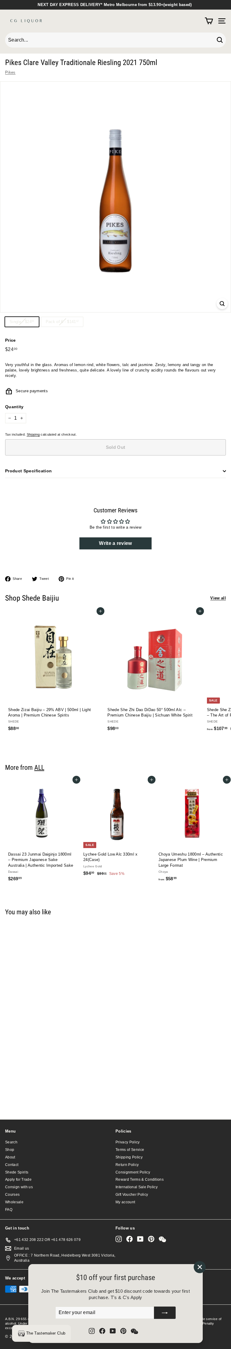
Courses (12, 1194)
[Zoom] (222, 303)
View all (218, 598)
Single (24, 323)
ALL (39, 767)
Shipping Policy (129, 1157)
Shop (9, 1150)
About (10, 1157)
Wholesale (14, 1202)
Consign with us (19, 1187)
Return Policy (127, 1165)
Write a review (115, 543)
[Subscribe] (165, 1313)
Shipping (33, 434)
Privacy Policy (128, 1142)
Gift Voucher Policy (132, 1194)
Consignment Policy (133, 1172)
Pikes (10, 72)
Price (10, 340)
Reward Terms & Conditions (140, 1179)
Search (11, 1142)
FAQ (8, 1210)
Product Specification (28, 470)
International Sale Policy (137, 1187)
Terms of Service (130, 1150)
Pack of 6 (64, 323)
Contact (11, 1165)
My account (125, 1202)
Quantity (14, 406)
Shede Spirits (16, 1172)
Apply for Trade (18, 1179)
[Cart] (209, 21)
